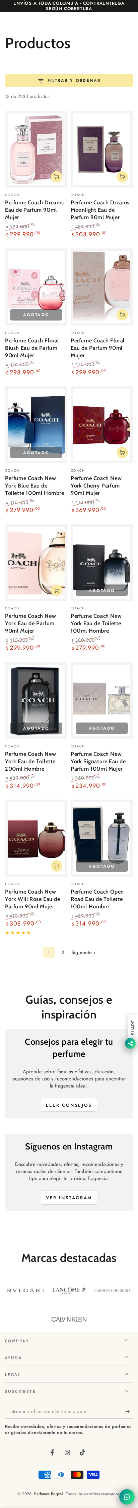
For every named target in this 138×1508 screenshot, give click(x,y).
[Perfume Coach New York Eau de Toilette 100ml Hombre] (102, 562)
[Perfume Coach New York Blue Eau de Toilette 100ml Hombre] (36, 424)
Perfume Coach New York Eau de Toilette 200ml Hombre (30, 761)
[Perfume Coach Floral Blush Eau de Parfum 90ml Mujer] (36, 287)
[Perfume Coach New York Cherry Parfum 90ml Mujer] (102, 424)
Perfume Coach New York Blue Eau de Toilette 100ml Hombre (34, 485)
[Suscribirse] (129, 1411)
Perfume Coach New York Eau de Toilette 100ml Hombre (96, 623)
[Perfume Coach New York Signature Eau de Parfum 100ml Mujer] (102, 700)
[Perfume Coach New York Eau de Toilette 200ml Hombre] (36, 700)
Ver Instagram (69, 1198)
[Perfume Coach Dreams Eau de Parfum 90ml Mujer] (36, 149)
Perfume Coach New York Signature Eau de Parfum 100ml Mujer (98, 761)
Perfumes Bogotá (48, 1494)
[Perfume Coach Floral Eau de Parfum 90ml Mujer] (102, 287)
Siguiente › (83, 952)
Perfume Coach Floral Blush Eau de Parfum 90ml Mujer (32, 348)
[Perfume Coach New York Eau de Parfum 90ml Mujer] (36, 562)
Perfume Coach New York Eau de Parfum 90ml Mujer (30, 623)
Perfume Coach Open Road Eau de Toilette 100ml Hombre (97, 899)
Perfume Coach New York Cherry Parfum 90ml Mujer (96, 485)
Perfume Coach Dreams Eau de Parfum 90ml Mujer (34, 210)
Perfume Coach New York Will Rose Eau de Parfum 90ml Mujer (32, 899)
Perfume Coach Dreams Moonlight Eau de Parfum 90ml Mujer (100, 210)
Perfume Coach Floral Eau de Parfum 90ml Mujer (98, 348)
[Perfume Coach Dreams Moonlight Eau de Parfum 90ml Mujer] (102, 149)
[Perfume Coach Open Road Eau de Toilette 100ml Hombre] (102, 838)
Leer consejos (69, 1105)
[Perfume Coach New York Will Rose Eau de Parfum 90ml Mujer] (36, 838)
